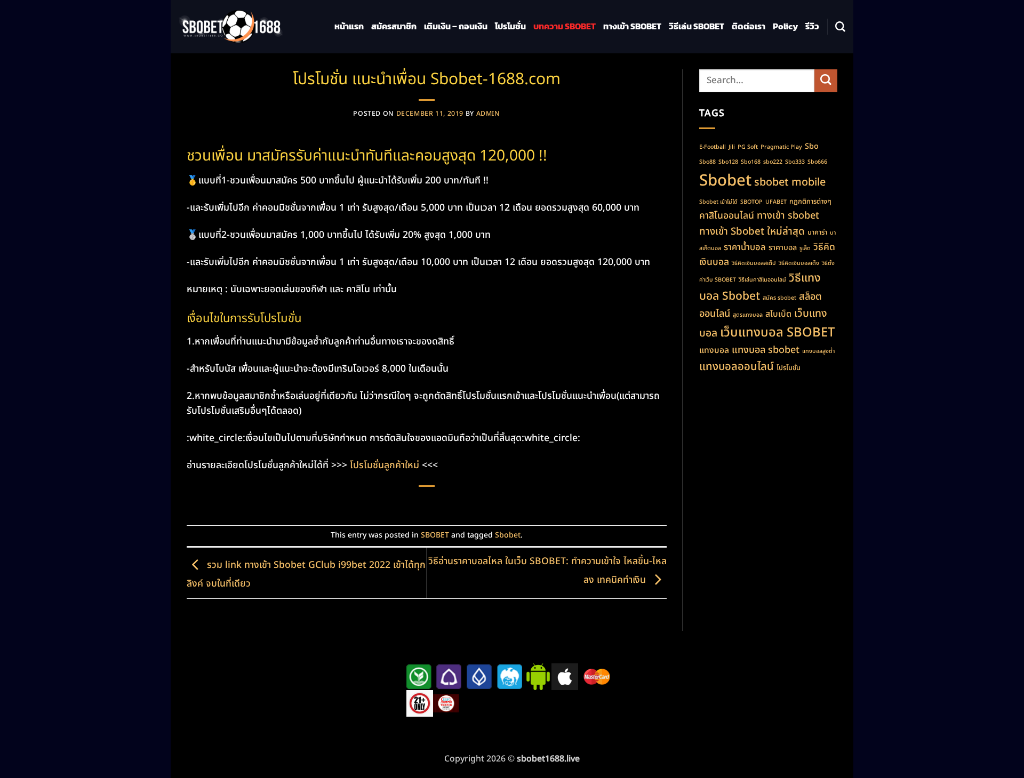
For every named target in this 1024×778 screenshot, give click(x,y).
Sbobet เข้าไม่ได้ (718, 202)
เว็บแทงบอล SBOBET (777, 332)
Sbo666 (817, 162)
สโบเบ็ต (778, 314)
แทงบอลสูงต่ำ (818, 351)
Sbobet (508, 535)
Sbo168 (751, 162)
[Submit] (825, 80)
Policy (785, 26)
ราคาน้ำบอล (745, 247)
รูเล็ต (805, 248)
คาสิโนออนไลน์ (726, 215)
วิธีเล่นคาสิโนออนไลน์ (762, 280)
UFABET (776, 202)
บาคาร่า (817, 232)
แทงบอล (714, 350)
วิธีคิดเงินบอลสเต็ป (754, 263)
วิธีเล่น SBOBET (696, 26)
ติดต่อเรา (748, 26)
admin (488, 114)
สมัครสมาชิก (394, 26)
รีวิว (812, 26)
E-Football (712, 147)
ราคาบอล (783, 247)
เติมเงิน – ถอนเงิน (455, 26)
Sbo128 (728, 162)
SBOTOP (751, 202)
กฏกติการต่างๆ (810, 201)
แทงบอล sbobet (765, 350)
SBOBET (435, 535)
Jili (732, 147)
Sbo (812, 146)
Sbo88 (707, 162)
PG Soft (748, 147)
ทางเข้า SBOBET (632, 26)
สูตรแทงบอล (748, 315)
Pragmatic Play (781, 147)
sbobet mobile (790, 182)
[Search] (840, 26)
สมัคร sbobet (779, 298)
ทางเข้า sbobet (788, 215)
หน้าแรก (349, 26)
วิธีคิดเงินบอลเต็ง (799, 263)
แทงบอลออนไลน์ (736, 366)
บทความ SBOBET (564, 26)
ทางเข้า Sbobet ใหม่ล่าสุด (752, 231)
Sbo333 (795, 162)
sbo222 (772, 162)
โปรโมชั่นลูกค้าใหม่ (384, 465)
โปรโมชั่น (510, 26)
